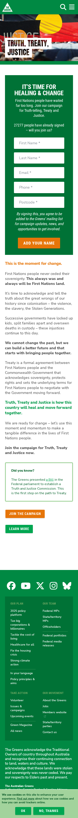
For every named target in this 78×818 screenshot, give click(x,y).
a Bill (50, 479)
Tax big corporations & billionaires (20, 625)
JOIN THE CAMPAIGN (25, 514)
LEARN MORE (19, 529)
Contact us (50, 732)
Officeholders (52, 627)
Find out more (25, 799)
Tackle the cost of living (22, 636)
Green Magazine (21, 725)
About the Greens (54, 700)
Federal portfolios (54, 635)
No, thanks (48, 811)
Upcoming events (21, 716)
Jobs (45, 706)
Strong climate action (20, 662)
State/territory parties (52, 724)
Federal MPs (51, 611)
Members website (55, 712)
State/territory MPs (52, 619)
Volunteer (17, 700)
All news (16, 731)
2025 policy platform (18, 613)
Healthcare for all (22, 644)
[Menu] (71, 7)
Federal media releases (52, 643)
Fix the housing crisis (20, 652)
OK (23, 811)
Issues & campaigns (17, 708)
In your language (21, 673)
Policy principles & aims (22, 681)
